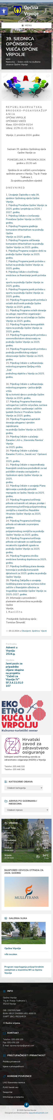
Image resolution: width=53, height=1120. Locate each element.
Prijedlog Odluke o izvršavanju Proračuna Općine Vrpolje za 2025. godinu (24, 219)
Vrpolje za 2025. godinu (18, 236)
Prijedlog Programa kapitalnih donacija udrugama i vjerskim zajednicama (23, 422)
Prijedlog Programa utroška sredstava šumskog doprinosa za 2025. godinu (26, 559)
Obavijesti (26, 630)
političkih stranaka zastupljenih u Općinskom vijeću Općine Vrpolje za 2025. (24, 475)
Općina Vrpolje (12, 948)
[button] (4, 11)
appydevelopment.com (38, 1113)
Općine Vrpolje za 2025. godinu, (22, 247)
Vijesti (44, 630)
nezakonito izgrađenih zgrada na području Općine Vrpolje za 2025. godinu (23, 549)
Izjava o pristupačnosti (13, 1066)
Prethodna (11, 644)
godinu (9, 257)
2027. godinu (13, 212)
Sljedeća (10, 660)
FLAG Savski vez (10, 1087)
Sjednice (36, 630)
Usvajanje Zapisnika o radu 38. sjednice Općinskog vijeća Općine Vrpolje (22, 198)
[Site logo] (26, 16)
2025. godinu (13, 268)
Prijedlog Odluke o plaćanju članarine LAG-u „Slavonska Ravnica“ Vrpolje (25, 440)
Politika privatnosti (11, 1061)
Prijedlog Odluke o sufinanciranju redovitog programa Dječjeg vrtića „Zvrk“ (24, 366)
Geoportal (7, 1092)
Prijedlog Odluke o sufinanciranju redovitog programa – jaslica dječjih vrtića (24, 387)
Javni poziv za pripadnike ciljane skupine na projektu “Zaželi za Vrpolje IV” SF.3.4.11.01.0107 (15, 675)
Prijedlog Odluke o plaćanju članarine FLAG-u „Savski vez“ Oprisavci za (26, 454)
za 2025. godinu (14, 447)
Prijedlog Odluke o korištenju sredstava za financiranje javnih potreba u (26, 275)
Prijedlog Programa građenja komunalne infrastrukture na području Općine (25, 230)
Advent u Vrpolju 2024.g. (11, 651)
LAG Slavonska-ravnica (14, 1082)
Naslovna (10, 61)
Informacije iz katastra (13, 1097)
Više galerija (10, 954)
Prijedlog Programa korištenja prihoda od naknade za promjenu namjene (23, 524)
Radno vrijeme (13, 1023)
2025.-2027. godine (16, 594)
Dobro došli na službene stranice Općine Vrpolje (23, 63)
